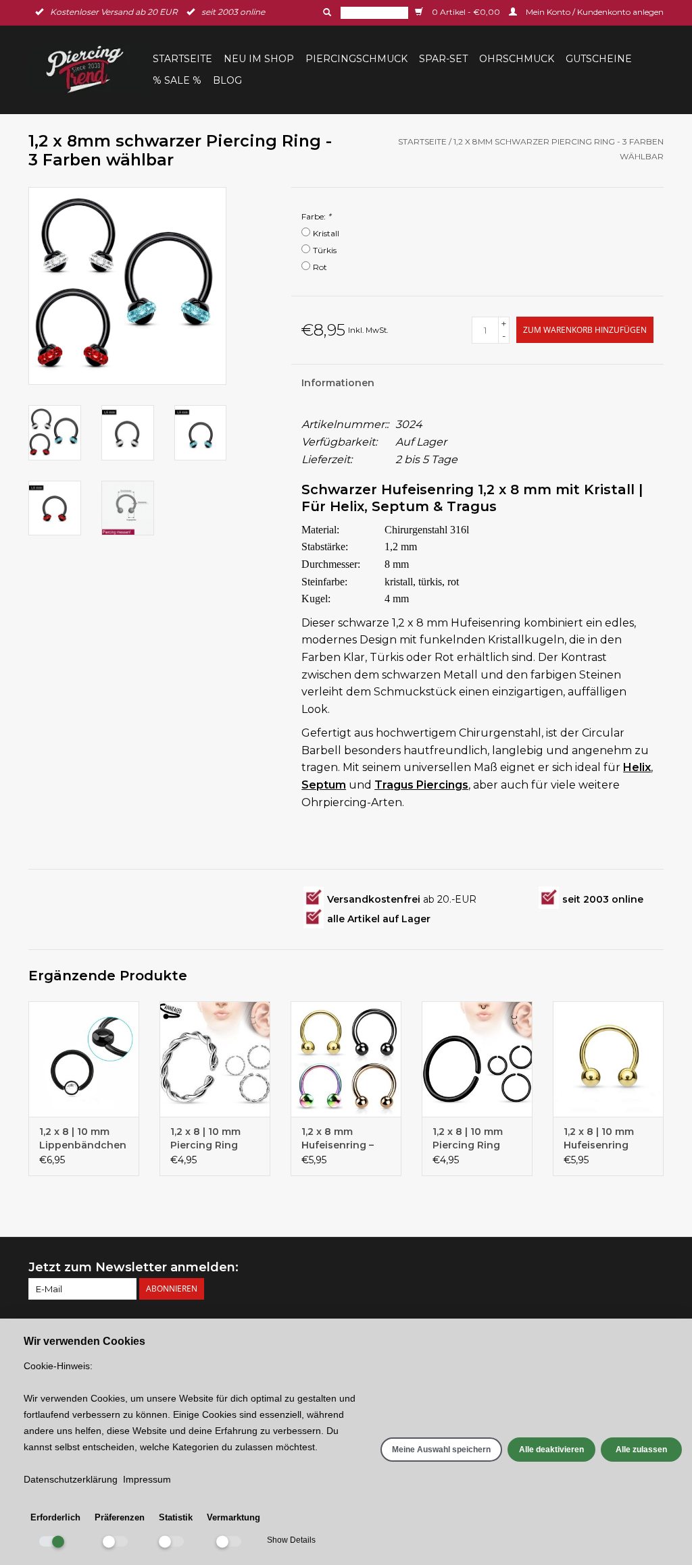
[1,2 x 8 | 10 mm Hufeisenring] (608, 1059)
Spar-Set (443, 59)
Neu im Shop (259, 59)
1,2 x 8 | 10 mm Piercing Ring (467, 1138)
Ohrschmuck (516, 59)
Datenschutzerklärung (71, 1479)
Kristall (326, 233)
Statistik (176, 1517)
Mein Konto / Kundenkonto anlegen (594, 12)
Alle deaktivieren (551, 1449)
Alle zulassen (641, 1449)
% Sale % (177, 80)
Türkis (325, 250)
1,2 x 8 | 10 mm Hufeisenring (599, 1138)
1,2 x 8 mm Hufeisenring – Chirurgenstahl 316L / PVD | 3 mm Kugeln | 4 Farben (345, 1138)
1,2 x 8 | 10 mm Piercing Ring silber (205, 1138)
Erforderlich (55, 1517)
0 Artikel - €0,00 (466, 12)
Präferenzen (120, 1517)
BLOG (227, 80)
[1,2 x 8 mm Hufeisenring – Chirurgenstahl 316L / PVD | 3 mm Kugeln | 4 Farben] (346, 1059)
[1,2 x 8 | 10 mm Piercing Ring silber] (214, 1059)
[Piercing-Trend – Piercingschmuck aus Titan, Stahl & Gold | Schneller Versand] (88, 69)
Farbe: (316, 216)
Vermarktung (233, 1517)
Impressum (147, 1479)
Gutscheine (599, 59)
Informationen (337, 383)
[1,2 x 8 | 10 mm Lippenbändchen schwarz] (83, 1059)
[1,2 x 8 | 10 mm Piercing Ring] (477, 1059)
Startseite (182, 59)
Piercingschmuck (356, 59)
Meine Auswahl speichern (441, 1449)
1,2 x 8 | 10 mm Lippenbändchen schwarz (82, 1138)
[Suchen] (326, 12)
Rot (320, 267)
